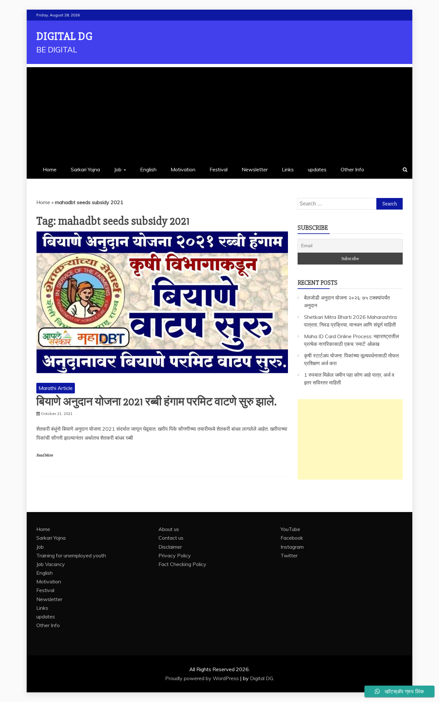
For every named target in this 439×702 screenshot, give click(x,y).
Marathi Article (56, 388)
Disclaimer (170, 547)
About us (168, 529)
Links (288, 169)
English (148, 169)
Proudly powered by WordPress (202, 678)
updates (317, 169)
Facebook (292, 538)
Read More (44, 455)
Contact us (171, 538)
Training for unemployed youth (71, 555)
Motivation (183, 169)
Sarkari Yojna (85, 169)
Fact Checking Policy (182, 564)
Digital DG (64, 36)
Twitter (289, 555)
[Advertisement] (219, 112)
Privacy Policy (174, 555)
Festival (219, 169)
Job (117, 169)
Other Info (352, 169)
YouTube (290, 529)
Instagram (292, 547)
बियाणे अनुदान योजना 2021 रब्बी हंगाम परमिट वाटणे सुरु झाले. (156, 402)
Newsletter (255, 169)
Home (50, 169)
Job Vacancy (50, 564)
